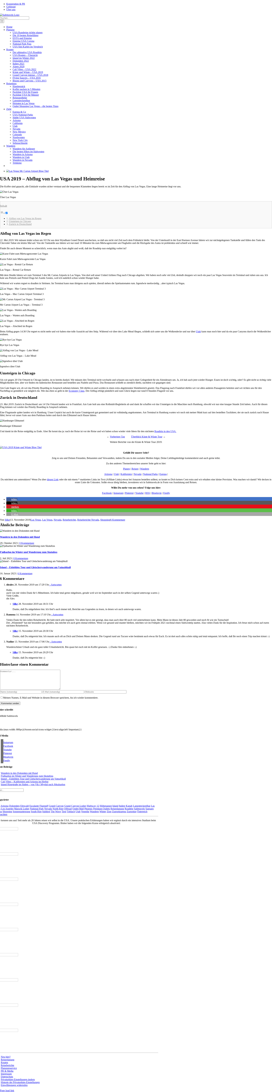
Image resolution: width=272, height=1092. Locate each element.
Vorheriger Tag (117, 436)
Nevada (137, 474)
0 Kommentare (26, 543)
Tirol (64, 811)
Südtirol (46, 811)
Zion (109, 811)
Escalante (34, 806)
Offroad (68, 808)
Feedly (166, 493)
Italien (122, 806)
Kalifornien (126, 474)
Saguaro (149, 808)
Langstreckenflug (141, 806)
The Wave (56, 811)
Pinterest (129, 493)
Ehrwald (24, 806)
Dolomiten (14, 806)
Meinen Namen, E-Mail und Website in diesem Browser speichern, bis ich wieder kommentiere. (50, 697)
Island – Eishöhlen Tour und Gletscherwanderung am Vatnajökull (35, 567)
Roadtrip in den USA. (165, 431)
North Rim (58, 808)
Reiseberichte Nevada (88, 519)
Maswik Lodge (21, 808)
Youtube (139, 493)
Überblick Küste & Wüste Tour (146, 436)
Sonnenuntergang (21, 811)
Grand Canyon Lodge (75, 806)
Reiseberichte (69, 519)
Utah (198, 331)
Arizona (108, 474)
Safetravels (139, 808)
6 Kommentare (117, 519)
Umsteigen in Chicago (20, 221)
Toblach (71, 811)
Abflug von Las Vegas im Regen (25, 218)
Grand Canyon (56, 806)
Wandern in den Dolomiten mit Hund (20, 537)
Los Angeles (7, 808)
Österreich (142, 811)
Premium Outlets (101, 808)
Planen (126, 468)
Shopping (105, 519)
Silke (7, 519)
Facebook (107, 493)
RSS (147, 493)
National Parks (150, 474)
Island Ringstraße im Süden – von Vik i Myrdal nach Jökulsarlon (33, 784)
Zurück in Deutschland (20, 224)
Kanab (129, 806)
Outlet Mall (78, 808)
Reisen (135, 468)
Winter (102, 811)
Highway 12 (93, 806)
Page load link (7, 1090)
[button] (11, 499)
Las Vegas (36, 519)
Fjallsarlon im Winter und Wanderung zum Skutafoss (28, 552)
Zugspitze (131, 811)
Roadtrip (129, 808)
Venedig (85, 811)
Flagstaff (44, 806)
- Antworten (55, 584)
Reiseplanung (117, 808)
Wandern (144, 468)
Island (115, 806)
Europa (163, 474)
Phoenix (88, 808)
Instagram (118, 493)
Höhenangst (106, 806)
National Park (37, 808)
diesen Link (53, 479)
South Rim (36, 811)
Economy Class (76, 391)
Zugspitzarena (119, 811)
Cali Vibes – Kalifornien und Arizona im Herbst (24, 781)
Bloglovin (157, 493)
